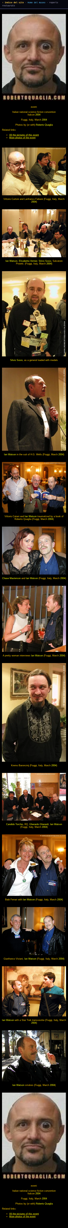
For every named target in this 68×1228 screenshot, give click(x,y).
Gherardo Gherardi (39, 824)
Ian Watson (11, 261)
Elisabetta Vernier (28, 261)
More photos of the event (22, 137)
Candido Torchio (14, 824)
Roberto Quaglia (44, 124)
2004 (37, 114)
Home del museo (36, 2)
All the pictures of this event (24, 135)
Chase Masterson (11, 578)
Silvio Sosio (45, 261)
